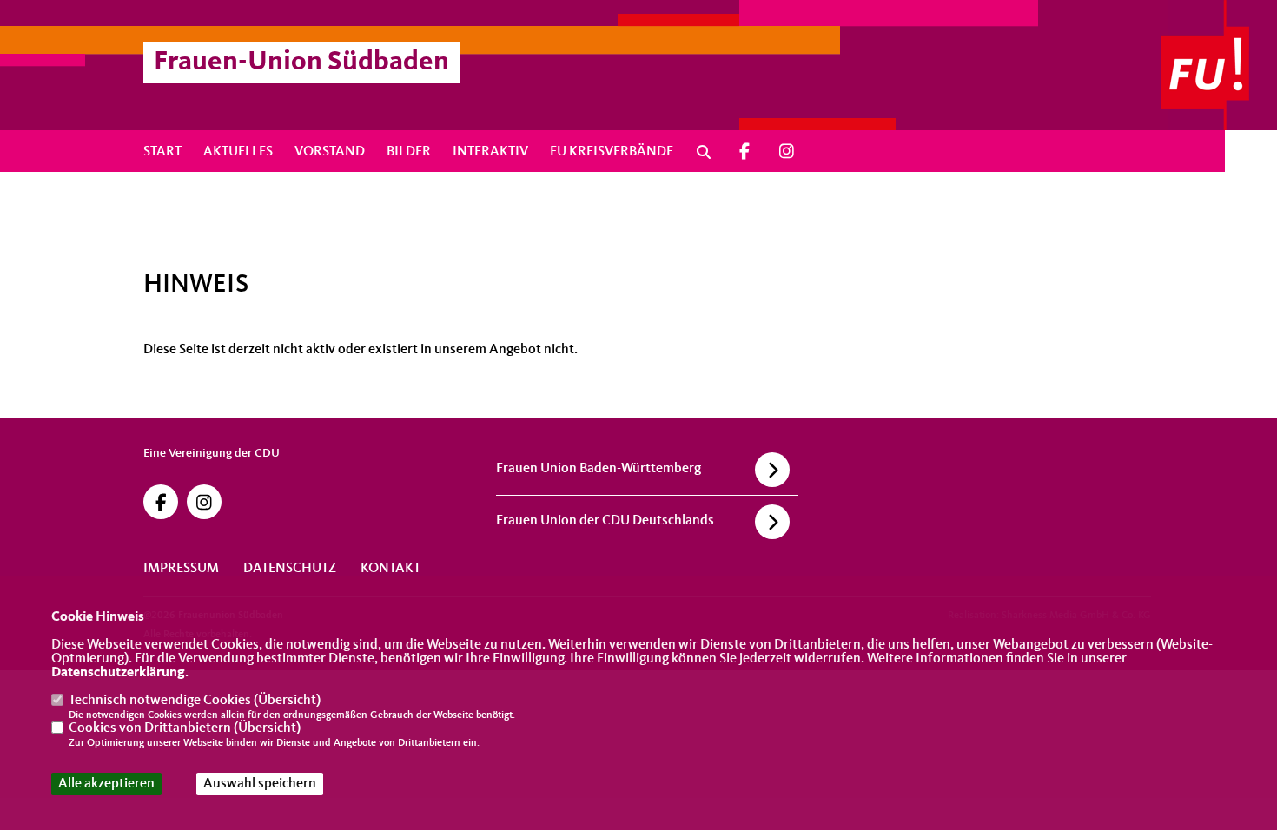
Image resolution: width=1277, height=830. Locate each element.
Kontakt (390, 569)
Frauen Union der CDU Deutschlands (605, 521)
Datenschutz (289, 569)
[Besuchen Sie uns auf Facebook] (744, 151)
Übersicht (287, 701)
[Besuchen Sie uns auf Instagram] (787, 151)
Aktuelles (238, 152)
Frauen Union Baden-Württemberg (598, 469)
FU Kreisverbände (611, 152)
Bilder (409, 152)
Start (162, 152)
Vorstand (329, 152)
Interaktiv (490, 152)
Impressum (181, 569)
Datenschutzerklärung (118, 673)
